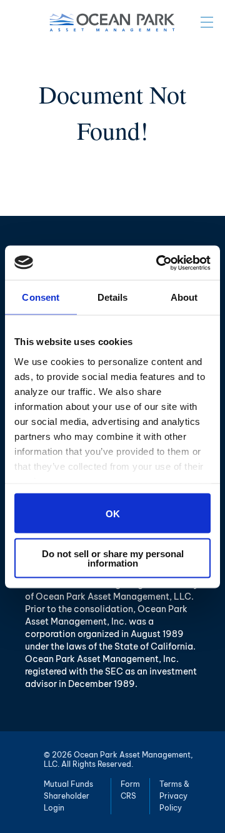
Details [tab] (113, 297)
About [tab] (184, 297)
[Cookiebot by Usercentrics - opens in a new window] (159, 263)
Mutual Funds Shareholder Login (68, 795)
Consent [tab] (40, 297)
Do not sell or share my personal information (113, 558)
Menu (207, 22)
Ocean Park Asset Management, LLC (112, 22)
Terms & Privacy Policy (174, 795)
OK (113, 513)
